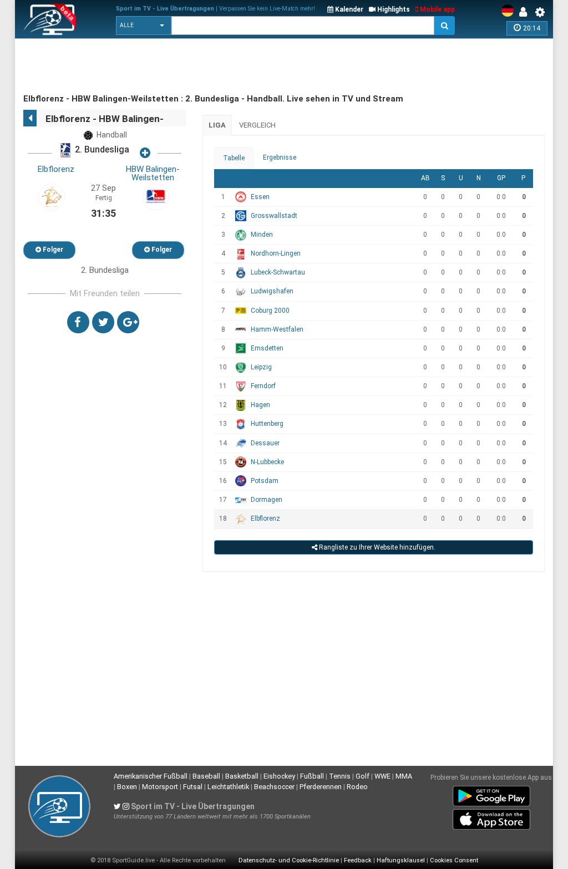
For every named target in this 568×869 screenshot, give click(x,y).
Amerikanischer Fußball (150, 776)
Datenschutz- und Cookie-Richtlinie (289, 860)
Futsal (192, 786)
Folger (52, 249)
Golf (362, 776)
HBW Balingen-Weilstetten (153, 173)
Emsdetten (267, 348)
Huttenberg (267, 424)
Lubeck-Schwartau (278, 272)
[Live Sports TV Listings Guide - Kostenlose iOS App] (491, 817)
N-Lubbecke (267, 462)
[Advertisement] (225, 67)
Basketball (241, 776)
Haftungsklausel (401, 860)
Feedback (358, 860)
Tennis (340, 776)
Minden (262, 234)
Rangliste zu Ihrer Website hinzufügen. (376, 547)
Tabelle (234, 158)
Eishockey (279, 776)
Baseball (206, 776)
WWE (382, 776)
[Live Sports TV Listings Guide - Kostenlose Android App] (491, 794)
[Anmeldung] (525, 12)
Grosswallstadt (274, 216)
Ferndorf (263, 386)
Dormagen (266, 500)
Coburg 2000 (270, 310)
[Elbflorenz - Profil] (51, 196)
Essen (260, 197)
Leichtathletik (228, 786)
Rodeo (357, 786)
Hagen (260, 405)
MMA (403, 776)
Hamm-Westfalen (277, 329)
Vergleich (257, 125)
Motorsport (160, 786)
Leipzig (261, 367)
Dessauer (265, 443)
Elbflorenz (56, 169)
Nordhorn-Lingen (276, 253)
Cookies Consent (454, 860)
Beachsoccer (274, 786)
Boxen (127, 786)
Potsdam (264, 481)
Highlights (393, 9)
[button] (143, 25)
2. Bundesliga (101, 150)
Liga (217, 125)
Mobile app (436, 9)
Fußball (312, 776)
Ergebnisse (279, 157)
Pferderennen (321, 786)
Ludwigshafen (272, 291)
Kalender (348, 9)
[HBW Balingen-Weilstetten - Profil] (156, 196)
